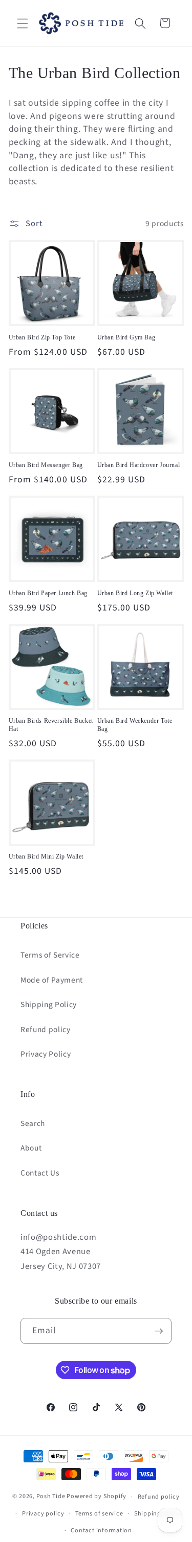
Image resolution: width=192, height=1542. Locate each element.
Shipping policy (157, 1513)
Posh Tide (51, 1496)
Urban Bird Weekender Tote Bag (135, 724)
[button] (22, 23)
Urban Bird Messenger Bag (46, 465)
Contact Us (39, 1173)
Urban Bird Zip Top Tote (42, 337)
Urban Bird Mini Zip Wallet (46, 856)
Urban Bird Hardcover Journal (138, 465)
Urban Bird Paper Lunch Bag (48, 593)
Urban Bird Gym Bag (126, 337)
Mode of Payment (51, 980)
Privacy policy (43, 1513)
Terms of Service (50, 955)
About (30, 1148)
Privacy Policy (45, 1054)
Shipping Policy (48, 1004)
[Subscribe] (158, 1331)
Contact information (101, 1530)
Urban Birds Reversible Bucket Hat (51, 724)
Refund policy (45, 1029)
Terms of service (99, 1513)
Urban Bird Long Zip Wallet (135, 593)
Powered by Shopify (96, 1496)
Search (32, 1123)
